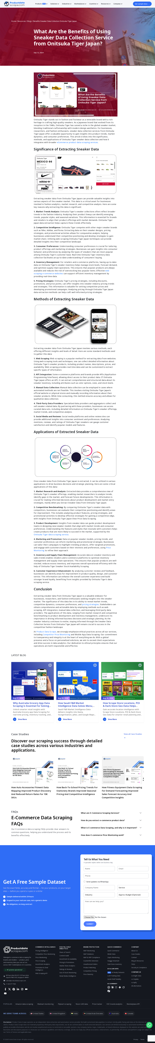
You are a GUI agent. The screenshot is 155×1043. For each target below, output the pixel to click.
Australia (114, 1013)
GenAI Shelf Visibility (114, 979)
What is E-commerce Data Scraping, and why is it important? (109, 827)
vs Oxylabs (135, 979)
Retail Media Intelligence (67, 976)
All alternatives (136, 986)
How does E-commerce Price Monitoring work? (102, 835)
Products (40, 4)
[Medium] (26, 989)
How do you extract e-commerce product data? (103, 820)
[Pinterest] (14, 989)
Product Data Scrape (46, 631)
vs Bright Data (136, 976)
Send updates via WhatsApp (97, 882)
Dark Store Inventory (114, 964)
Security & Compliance (139, 968)
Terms (142, 1039)
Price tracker (97, 1004)
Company (117, 4)
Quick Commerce (113, 951)
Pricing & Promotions (66, 962)
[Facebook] (5, 989)
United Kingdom (57, 1013)
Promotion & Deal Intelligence (41, 969)
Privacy (135, 1039)
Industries (66, 4)
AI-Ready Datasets (116, 972)
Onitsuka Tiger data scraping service (51, 534)
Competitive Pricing (90, 971)
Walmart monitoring (45, 1004)
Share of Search (64, 952)
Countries (92, 4)
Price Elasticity (88, 974)
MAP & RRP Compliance (91, 957)
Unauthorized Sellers (90, 964)
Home (13, 21)
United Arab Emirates (93, 1013)
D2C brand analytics (114, 1004)
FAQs (133, 964)
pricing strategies (90, 604)
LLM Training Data (113, 976)
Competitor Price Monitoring (56, 634)
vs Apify (134, 982)
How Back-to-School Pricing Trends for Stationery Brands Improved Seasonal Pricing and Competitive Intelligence (77, 791)
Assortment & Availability (68, 959)
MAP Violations (88, 954)
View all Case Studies (133, 734)
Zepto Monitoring (113, 957)
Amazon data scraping (24, 1004)
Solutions (53, 4)
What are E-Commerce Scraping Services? (100, 813)
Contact (134, 957)
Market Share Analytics (67, 966)
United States (37, 1013)
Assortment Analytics (42, 964)
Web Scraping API (41, 973)
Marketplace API (133, 1004)
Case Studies (135, 954)
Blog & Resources (137, 961)
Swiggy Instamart (113, 961)
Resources (105, 4)
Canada (129, 1013)
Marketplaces (79, 4)
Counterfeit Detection (90, 961)
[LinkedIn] (18, 989)
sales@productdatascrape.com (16, 981)
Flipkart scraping (64, 1004)
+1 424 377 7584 (11, 984)
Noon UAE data (82, 1004)
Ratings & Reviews (65, 969)
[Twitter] (9, 989)
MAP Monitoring (89, 951)
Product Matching (89, 968)
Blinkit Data (111, 954)
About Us (134, 951)
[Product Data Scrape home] (13, 4)
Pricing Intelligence (41, 951)
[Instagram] (22, 989)
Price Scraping (40, 961)
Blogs (29, 21)
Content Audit (64, 956)
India (74, 1013)
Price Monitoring (41, 957)
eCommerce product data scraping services (77, 142)
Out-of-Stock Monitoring (67, 973)
